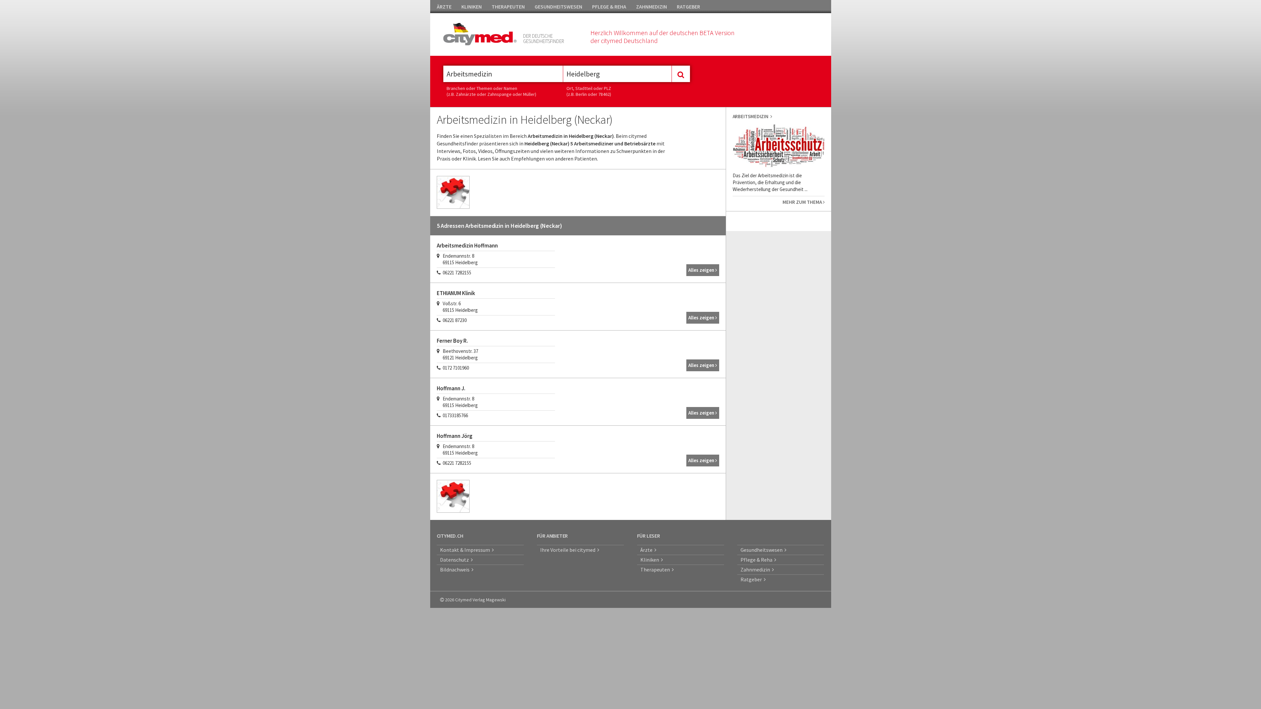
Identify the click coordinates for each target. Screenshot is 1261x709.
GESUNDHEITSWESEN (558, 6)
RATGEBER (688, 6)
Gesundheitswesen (763, 550)
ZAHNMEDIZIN (651, 6)
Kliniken (650, 559)
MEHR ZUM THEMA (803, 202)
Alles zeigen (701, 270)
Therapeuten (656, 569)
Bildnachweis (456, 569)
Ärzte (647, 550)
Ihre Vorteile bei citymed (568, 550)
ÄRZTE (444, 6)
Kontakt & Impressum (466, 550)
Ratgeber (752, 579)
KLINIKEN (471, 6)
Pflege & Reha (757, 559)
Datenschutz (455, 559)
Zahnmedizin (756, 569)
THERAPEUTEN (508, 6)
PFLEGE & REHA (609, 6)
